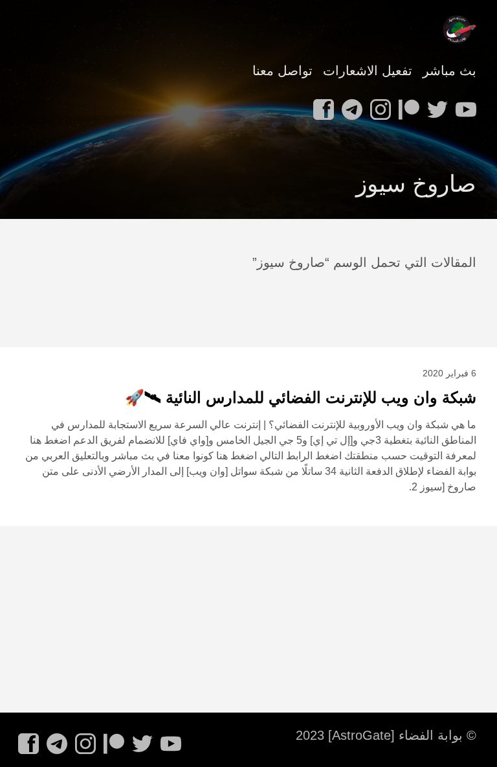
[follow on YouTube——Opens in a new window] (463, 105)
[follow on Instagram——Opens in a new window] (378, 105)
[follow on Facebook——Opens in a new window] (321, 105)
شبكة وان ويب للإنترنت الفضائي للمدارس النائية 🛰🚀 (300, 397)
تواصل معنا (282, 70)
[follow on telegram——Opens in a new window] (349, 105)
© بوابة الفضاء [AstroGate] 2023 (386, 735)
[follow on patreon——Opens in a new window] (406, 105)
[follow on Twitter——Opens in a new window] (435, 105)
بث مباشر (449, 70)
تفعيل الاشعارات (367, 70)
